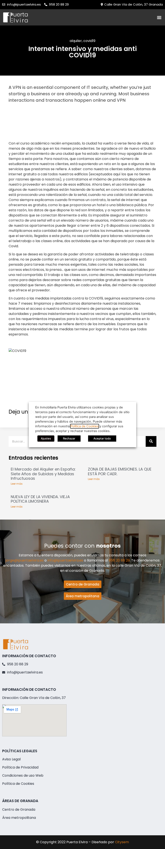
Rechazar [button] (69, 438)
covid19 (89, 40)
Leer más (17, 484)
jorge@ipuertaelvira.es (25, 560)
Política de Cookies (84, 426)
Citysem (122, 842)
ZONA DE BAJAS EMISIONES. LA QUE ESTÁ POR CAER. (119, 471)
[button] (159, 17)
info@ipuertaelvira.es (65, 560)
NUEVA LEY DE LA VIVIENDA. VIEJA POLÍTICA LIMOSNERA (40, 499)
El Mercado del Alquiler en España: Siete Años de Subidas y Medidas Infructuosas (43, 473)
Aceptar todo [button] (102, 438)
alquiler (76, 40)
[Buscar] (151, 441)
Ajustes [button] (46, 438)
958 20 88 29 (119, 560)
